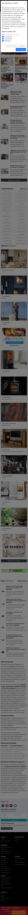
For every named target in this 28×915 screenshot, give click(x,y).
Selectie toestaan (12, 46)
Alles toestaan (21, 49)
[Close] (25, 3)
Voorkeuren (8, 37)
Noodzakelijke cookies (11, 34)
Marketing (8, 41)
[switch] (3, 36)
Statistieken (8, 39)
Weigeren (22, 46)
